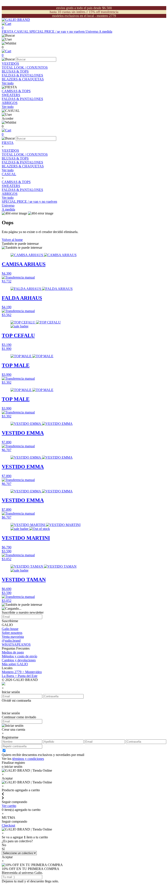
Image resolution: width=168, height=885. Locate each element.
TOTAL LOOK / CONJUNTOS (25, 67)
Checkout (8, 825)
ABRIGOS (10, 103)
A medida (105, 31)
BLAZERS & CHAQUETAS (23, 79)
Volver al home (12, 240)
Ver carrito (9, 806)
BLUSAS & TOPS (15, 71)
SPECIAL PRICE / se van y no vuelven (57, 31)
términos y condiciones (28, 759)
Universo (92, 31)
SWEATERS (11, 95)
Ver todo (8, 83)
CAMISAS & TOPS (16, 91)
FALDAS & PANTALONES (22, 75)
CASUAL (21, 31)
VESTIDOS (10, 63)
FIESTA (8, 31)
